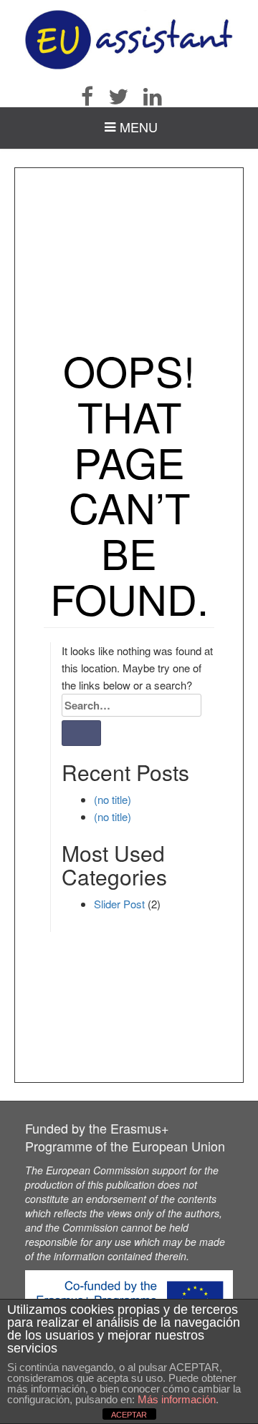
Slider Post (119, 903)
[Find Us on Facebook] (93, 96)
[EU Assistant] (129, 39)
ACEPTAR (129, 1414)
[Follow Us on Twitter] (124, 96)
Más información (177, 1399)
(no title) (112, 799)
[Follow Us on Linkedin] (159, 96)
